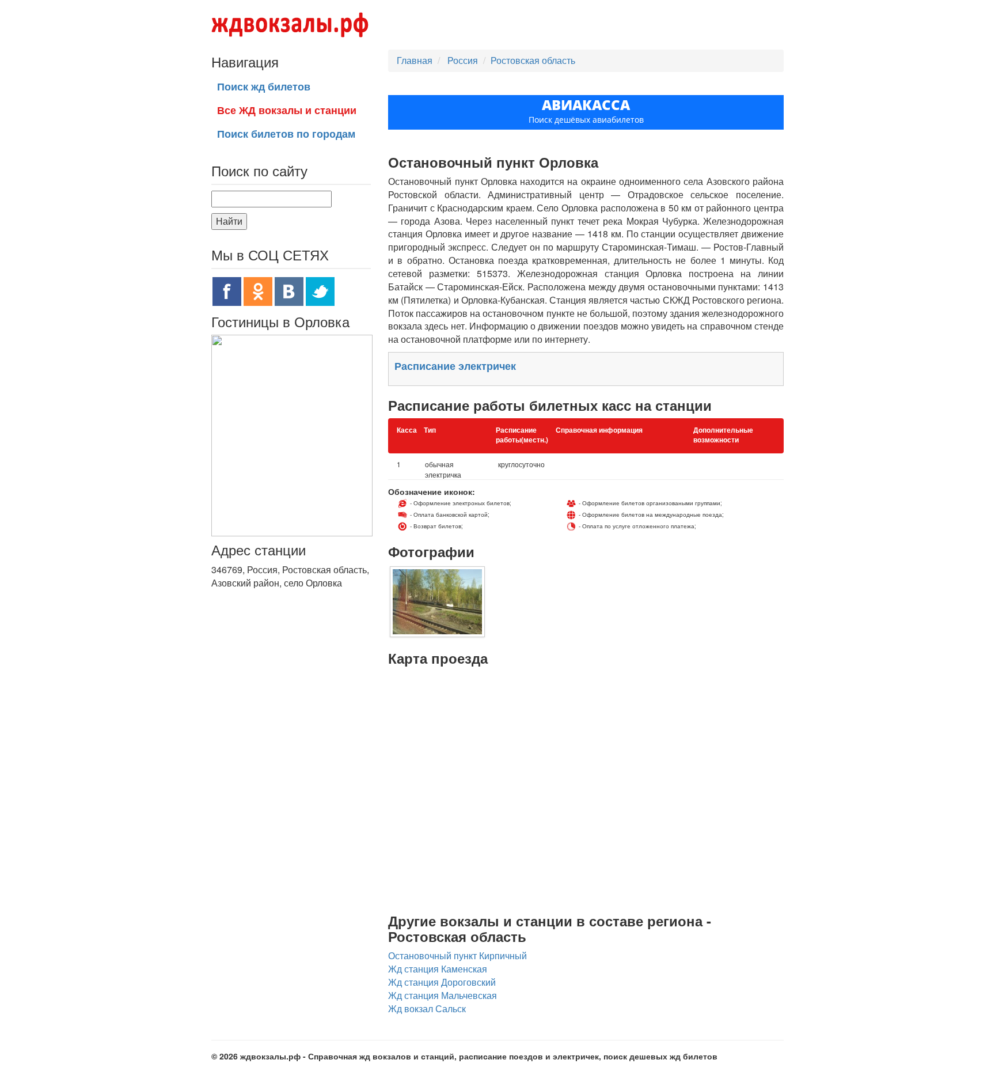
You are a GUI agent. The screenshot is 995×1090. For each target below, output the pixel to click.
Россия (463, 60)
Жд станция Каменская (437, 968)
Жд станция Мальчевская (442, 995)
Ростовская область (533, 60)
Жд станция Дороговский (442, 982)
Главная (414, 60)
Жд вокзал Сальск (427, 1008)
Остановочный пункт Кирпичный (457, 955)
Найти (229, 221)
